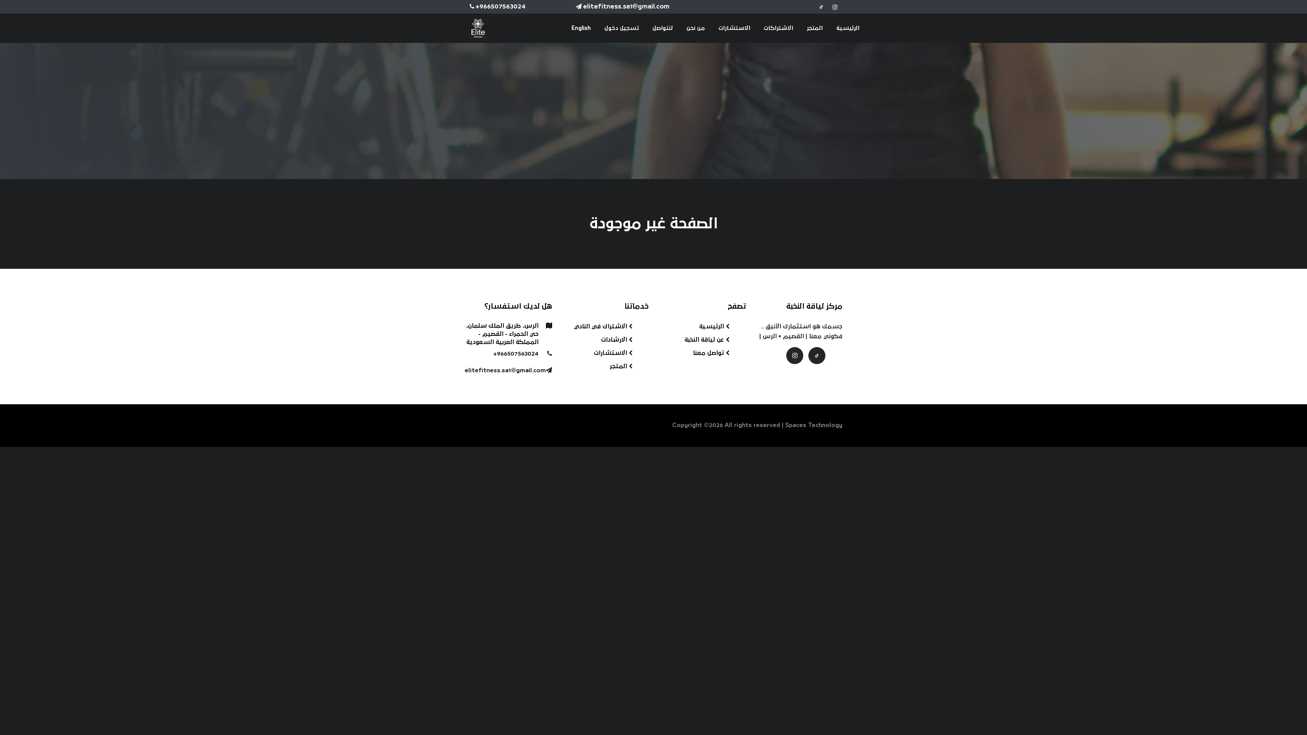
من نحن (696, 28)
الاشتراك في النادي (601, 326)
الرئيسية (847, 28)
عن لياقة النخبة (705, 340)
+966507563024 (500, 7)
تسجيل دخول (621, 28)
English (581, 28)
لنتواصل (662, 28)
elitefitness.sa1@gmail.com (626, 7)
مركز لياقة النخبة (814, 306)
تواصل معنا (709, 353)
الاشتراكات (778, 28)
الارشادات (615, 340)
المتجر (815, 28)
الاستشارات (734, 28)
